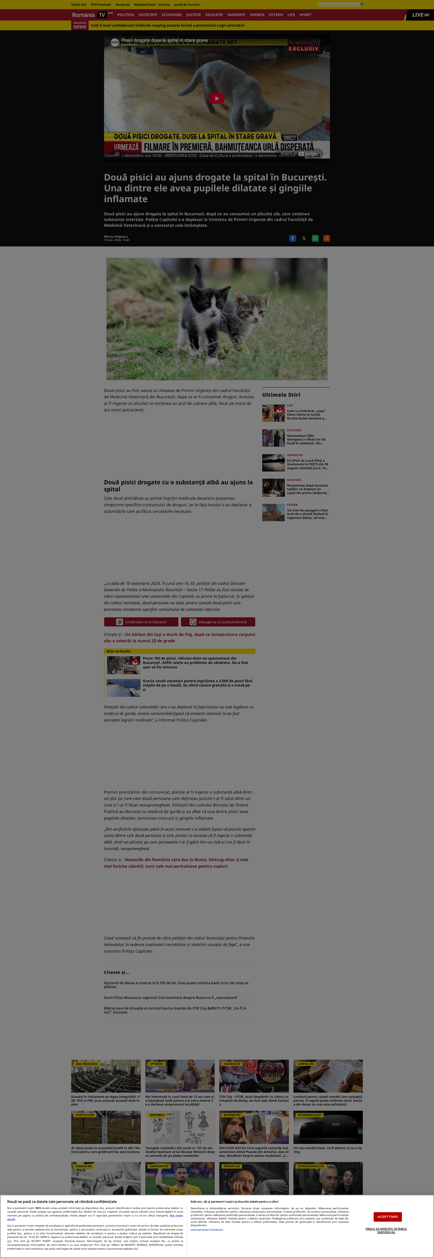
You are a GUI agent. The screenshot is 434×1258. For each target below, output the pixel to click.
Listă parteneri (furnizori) (207, 1229)
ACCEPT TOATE (387, 1217)
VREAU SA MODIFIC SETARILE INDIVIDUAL (386, 1231)
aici (9, 1241)
